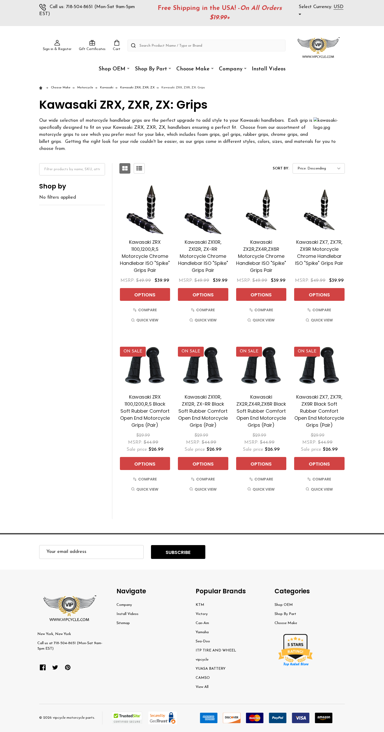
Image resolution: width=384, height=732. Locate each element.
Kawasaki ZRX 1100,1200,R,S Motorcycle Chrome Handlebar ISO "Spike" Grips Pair (145, 256)
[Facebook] (42, 667)
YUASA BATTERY (210, 669)
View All (202, 687)
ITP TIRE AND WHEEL (216, 650)
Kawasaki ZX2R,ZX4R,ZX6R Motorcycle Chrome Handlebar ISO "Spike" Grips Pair (261, 256)
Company (230, 69)
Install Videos (269, 69)
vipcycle (202, 660)
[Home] (41, 87)
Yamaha (202, 632)
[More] (128, 68)
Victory (202, 614)
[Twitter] (55, 667)
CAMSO (203, 678)
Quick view (147, 320)
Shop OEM (111, 69)
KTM (200, 605)
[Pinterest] (67, 667)
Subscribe (178, 552)
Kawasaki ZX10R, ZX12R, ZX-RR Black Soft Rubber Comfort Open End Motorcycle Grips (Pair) (203, 411)
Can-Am (202, 623)
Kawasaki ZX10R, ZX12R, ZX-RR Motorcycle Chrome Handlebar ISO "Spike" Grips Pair (203, 256)
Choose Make (193, 69)
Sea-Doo (203, 641)
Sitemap (123, 623)
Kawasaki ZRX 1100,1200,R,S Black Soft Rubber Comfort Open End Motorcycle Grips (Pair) (145, 411)
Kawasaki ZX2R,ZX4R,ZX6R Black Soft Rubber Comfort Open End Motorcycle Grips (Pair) (261, 411)
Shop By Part (151, 69)
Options (144, 294)
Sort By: (281, 168)
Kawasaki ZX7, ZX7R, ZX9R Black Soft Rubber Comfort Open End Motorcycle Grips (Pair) (319, 411)
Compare (147, 310)
